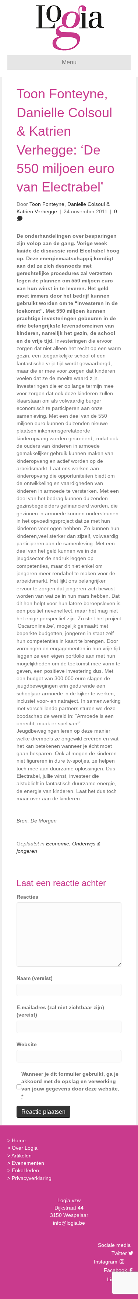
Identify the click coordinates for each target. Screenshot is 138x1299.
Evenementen (28, 1163)
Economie (57, 844)
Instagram (106, 1262)
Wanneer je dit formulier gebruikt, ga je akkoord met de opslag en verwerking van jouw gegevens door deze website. (70, 1085)
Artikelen (21, 1156)
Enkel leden (25, 1170)
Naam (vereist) (35, 978)
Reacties (27, 897)
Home (19, 1140)
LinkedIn (116, 1279)
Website (27, 1044)
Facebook (114, 1270)
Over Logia (25, 1148)
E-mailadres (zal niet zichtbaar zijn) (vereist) (60, 1011)
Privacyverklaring (32, 1178)
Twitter (118, 1253)
